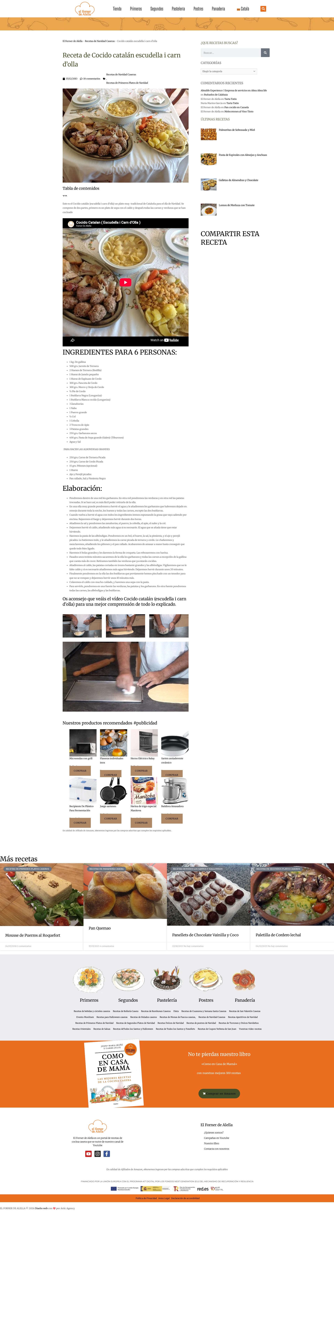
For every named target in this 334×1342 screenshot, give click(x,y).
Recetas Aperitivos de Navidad (243, 1017)
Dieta (176, 1011)
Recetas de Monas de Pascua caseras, (178, 1017)
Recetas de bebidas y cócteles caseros (92, 1011)
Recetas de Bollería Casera (125, 1011)
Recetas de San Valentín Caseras (244, 1011)
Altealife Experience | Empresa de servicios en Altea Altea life (234, 90)
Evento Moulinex (85, 1017)
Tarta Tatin (230, 99)
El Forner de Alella (72, 41)
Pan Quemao (100, 928)
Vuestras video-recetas (250, 1029)
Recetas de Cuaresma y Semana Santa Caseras (203, 1011)
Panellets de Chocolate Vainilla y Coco (205, 935)
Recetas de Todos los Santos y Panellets (175, 1029)
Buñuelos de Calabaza (216, 94)
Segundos (156, 8)
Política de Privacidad (146, 1198)
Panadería (218, 8)
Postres (198, 8)
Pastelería (178, 8)
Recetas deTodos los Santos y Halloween (133, 1029)
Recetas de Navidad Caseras (100, 41)
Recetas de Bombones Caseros (156, 1011)
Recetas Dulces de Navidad (171, 1023)
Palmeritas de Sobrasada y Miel (237, 129)
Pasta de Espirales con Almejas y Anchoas (243, 155)
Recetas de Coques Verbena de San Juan (217, 1029)
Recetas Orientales (81, 1029)
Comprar (80, 770)
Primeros (136, 8)
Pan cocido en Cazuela (236, 107)
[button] (263, 9)
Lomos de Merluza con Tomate (237, 205)
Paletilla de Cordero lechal (278, 935)
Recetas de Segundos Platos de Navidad (135, 1023)
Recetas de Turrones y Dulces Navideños (239, 1023)
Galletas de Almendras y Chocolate (238, 180)
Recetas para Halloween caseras (112, 1017)
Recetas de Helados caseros (143, 1017)
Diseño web (41, 1208)
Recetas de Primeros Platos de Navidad (127, 82)
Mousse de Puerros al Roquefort (32, 935)
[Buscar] (265, 52)
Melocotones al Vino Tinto (238, 111)
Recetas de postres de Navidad (201, 1023)
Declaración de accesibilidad (185, 1198)
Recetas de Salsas (101, 1029)
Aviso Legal (164, 1198)
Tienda (117, 8)
